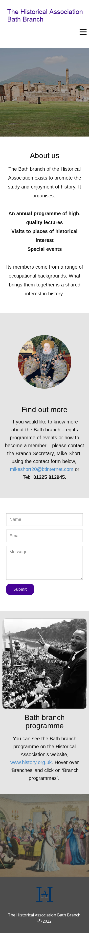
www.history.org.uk (31, 762)
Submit (20, 589)
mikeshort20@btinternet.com (41, 469)
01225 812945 (49, 477)
